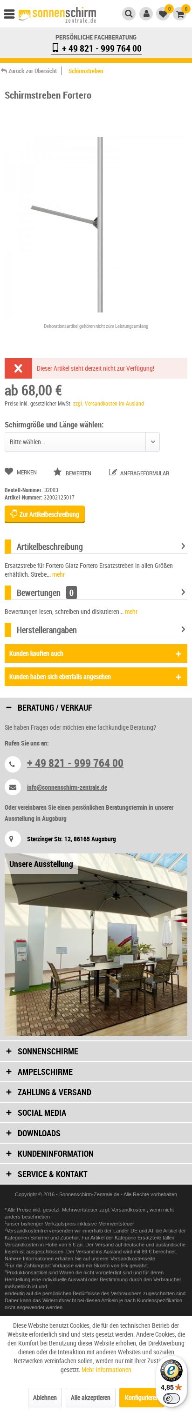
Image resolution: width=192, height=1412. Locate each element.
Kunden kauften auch (36, 653)
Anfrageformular (144, 473)
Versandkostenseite (132, 1258)
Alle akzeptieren (90, 1397)
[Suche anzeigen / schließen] (129, 13)
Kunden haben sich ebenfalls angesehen (60, 676)
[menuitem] (13, 16)
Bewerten (78, 473)
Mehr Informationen (106, 1369)
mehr (58, 574)
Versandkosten (129, 1209)
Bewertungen (39, 592)
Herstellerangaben (47, 629)
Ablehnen (45, 1397)
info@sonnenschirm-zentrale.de (67, 787)
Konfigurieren (142, 1397)
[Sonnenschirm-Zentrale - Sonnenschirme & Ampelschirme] (57, 15)
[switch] (171, 1398)
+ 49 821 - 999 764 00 (101, 48)
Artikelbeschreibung (50, 546)
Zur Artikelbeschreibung (48, 514)
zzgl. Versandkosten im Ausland (108, 403)
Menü (13, 16)
